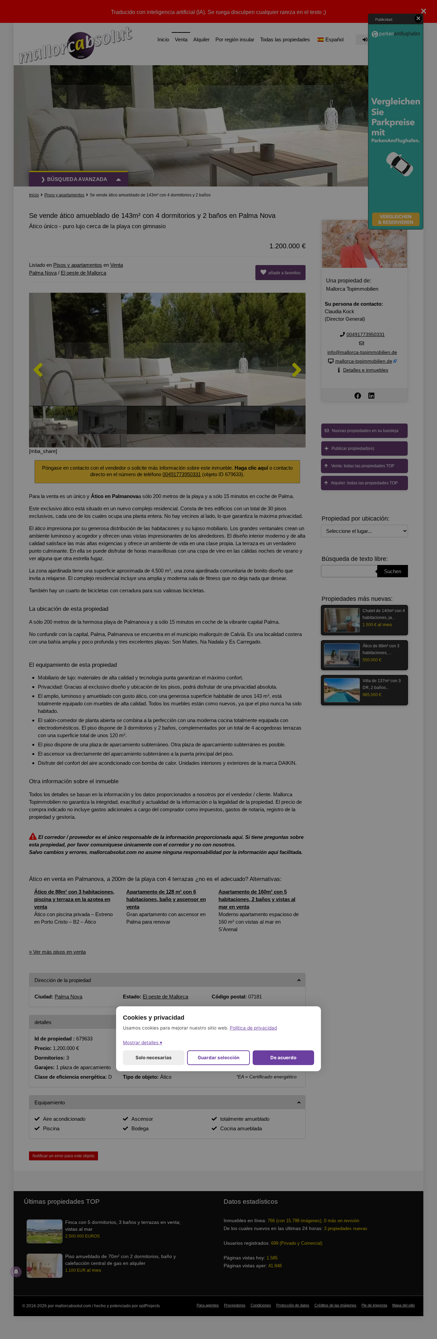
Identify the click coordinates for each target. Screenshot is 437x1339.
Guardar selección (218, 1057)
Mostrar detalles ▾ (142, 1042)
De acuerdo (283, 1057)
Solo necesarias (154, 1057)
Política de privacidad (253, 1028)
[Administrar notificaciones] (16, 1271)
